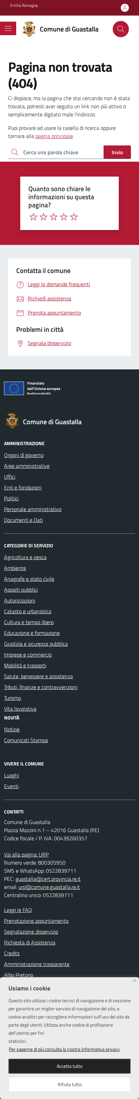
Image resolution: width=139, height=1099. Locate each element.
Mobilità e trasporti (25, 665)
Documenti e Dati (23, 520)
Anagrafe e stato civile (29, 579)
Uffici (9, 477)
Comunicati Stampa (26, 740)
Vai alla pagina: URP (26, 854)
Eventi (11, 786)
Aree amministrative (27, 466)
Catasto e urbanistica (27, 611)
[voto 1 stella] (33, 217)
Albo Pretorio (18, 975)
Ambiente (15, 568)
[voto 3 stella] (54, 217)
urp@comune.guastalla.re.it (49, 887)
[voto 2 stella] (43, 217)
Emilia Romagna (24, 5)
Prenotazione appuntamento (36, 921)
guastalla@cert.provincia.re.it (48, 879)
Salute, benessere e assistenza (38, 676)
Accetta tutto (69, 1066)
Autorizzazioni (19, 600)
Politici (11, 498)
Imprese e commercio (28, 654)
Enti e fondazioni (22, 487)
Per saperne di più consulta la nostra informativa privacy (64, 1049)
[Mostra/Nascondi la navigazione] (8, 28)
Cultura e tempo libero (29, 622)
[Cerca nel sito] (121, 29)
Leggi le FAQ (18, 910)
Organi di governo (24, 455)
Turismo (12, 698)
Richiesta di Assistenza (29, 942)
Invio (117, 152)
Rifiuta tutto (70, 1084)
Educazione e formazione (32, 633)
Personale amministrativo (32, 509)
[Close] (134, 980)
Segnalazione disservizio (31, 932)
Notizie (12, 729)
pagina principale (54, 136)
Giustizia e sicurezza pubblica (36, 644)
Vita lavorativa (20, 709)
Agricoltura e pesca (25, 557)
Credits (12, 953)
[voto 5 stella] (74, 217)
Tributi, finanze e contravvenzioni (40, 687)
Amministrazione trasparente (37, 964)
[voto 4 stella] (64, 217)
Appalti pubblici (21, 590)
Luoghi (11, 775)
